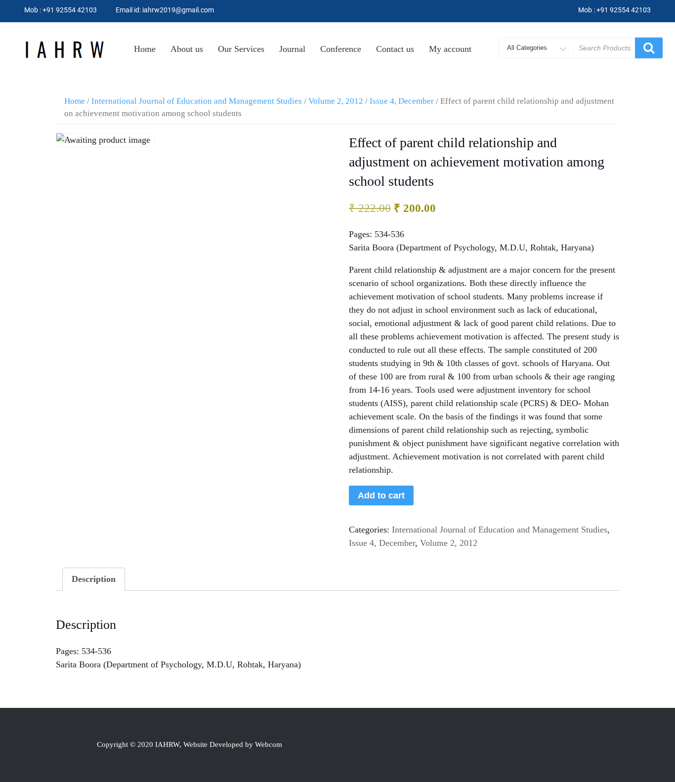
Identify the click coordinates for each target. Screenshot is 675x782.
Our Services (241, 49)
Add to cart (381, 495)
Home (145, 49)
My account (450, 49)
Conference (340, 49)
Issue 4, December (402, 101)
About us (186, 49)
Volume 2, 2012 (335, 101)
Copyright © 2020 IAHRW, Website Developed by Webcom (189, 744)
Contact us (395, 49)
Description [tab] (94, 579)
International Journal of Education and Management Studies (196, 101)
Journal (292, 49)
